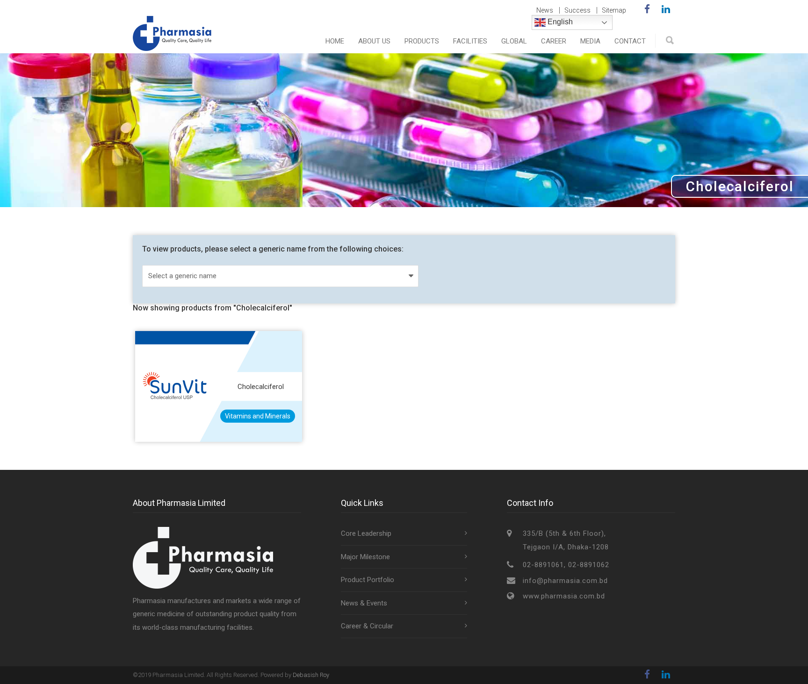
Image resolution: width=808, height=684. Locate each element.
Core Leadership (366, 533)
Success (577, 10)
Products (421, 41)
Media (590, 41)
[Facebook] (647, 9)
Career (553, 41)
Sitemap (614, 10)
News (544, 10)
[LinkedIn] (665, 9)
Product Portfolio (367, 580)
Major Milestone (365, 557)
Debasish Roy (311, 674)
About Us (374, 41)
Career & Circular (367, 626)
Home (334, 41)
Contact (630, 41)
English (559, 22)
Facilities (470, 41)
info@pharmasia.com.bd (565, 580)
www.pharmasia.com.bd (564, 596)
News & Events (364, 603)
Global (514, 41)
